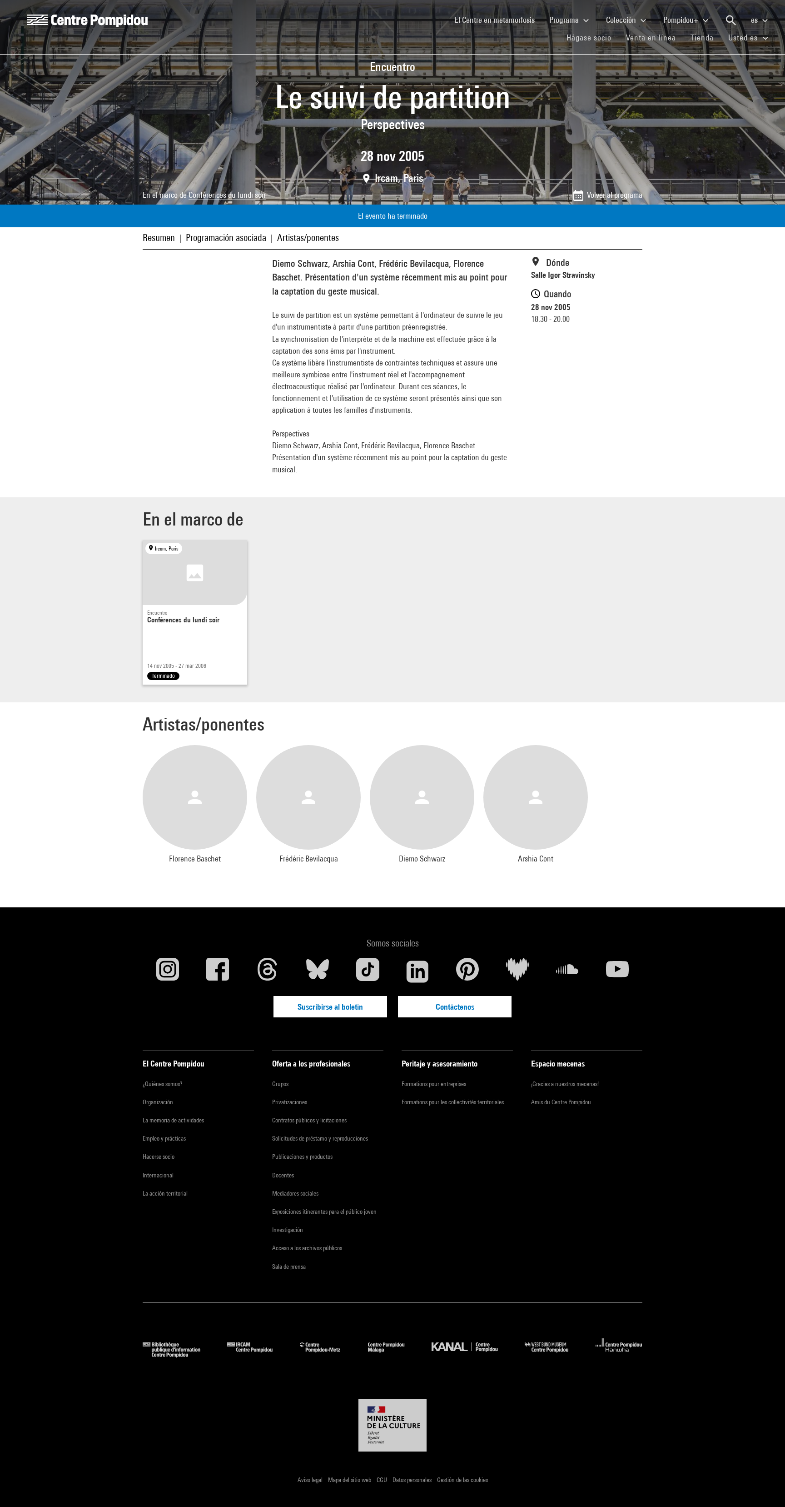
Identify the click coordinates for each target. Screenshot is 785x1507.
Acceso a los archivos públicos (307, 1248)
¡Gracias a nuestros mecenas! (565, 1083)
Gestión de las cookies (462, 1479)
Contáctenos (455, 1006)
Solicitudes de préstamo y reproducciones (320, 1138)
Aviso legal (311, 1479)
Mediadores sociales (295, 1193)
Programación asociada (226, 237)
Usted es (744, 37)
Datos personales (412, 1479)
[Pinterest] (467, 971)
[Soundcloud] (567, 971)
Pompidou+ (681, 20)
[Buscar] (731, 20)
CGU (382, 1479)
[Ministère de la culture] (392, 1425)
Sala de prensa (289, 1266)
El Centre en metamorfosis (498, 20)
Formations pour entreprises (434, 1083)
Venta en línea (651, 37)
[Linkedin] (417, 971)
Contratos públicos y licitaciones (309, 1120)
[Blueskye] (318, 971)
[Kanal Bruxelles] (471, 1354)
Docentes (283, 1175)
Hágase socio (592, 37)
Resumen (159, 237)
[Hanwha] (619, 1354)
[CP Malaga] (393, 1354)
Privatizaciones (289, 1102)
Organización (158, 1102)
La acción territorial (165, 1193)
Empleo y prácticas (164, 1138)
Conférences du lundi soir (227, 195)
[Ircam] (256, 1354)
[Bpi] (178, 1354)
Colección (622, 20)
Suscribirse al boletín (330, 1006)
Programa (565, 20)
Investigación (287, 1229)
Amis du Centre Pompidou (561, 1102)
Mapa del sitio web (350, 1479)
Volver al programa (614, 195)
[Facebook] (218, 971)
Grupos (280, 1083)
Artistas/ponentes (308, 237)
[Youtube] (617, 971)
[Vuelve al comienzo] (763, 1485)
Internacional (158, 1175)
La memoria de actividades (173, 1120)
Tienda (706, 37)
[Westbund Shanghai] (553, 1354)
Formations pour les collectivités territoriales (453, 1102)
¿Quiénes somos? (162, 1083)
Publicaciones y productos (302, 1156)
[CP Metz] (327, 1354)
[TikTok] (367, 971)
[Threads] (268, 971)
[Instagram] (168, 971)
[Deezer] (517, 971)
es (755, 20)
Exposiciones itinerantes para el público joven (324, 1211)
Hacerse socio (158, 1156)
